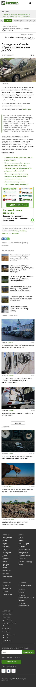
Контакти (22, 600)
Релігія (4, 568)
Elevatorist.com (7, 626)
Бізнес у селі (6, 553)
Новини (10, 343)
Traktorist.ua (6, 629)
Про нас (21, 592)
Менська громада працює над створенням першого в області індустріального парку (16, 176)
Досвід (4, 556)
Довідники (7, 582)
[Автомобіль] (18, 70)
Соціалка (5, 574)
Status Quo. (26, 109)
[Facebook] (3, 239)
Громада (8, 21)
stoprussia (5, 245)
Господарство (7, 538)
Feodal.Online (7, 641)
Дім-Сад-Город (24, 544)
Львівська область (15, 243)
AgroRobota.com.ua (9, 635)
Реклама (22, 582)
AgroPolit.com (7, 620)
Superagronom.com (9, 623)
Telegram (5, 233)
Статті (21, 535)
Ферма (4, 544)
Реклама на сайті (25, 585)
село (24, 243)
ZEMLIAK (22, 589)
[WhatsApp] (8, 239)
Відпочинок (6, 571)
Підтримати (11, 662)
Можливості (6, 588)
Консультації (30, 21)
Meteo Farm (6, 638)
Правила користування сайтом (26, 596)
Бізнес (21, 538)
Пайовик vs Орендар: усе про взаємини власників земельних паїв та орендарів (16, 16)
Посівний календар (25, 562)
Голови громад (7, 594)
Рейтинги (22, 559)
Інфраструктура (7, 577)
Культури (5, 585)
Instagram (15, 233)
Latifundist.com (7, 614)
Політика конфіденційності (25, 604)
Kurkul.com (6, 617)
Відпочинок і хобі (25, 556)
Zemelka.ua (6, 632)
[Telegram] (5, 239)
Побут (4, 550)
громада (4, 243)
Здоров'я (5, 559)
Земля (11, 453)
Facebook (23, 231)
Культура (5, 565)
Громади (5, 591)
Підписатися (28, 652)
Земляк (15, 231)
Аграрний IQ (7, 611)
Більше (18, 423)
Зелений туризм (18, 21)
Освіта (4, 562)
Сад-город (5, 547)
